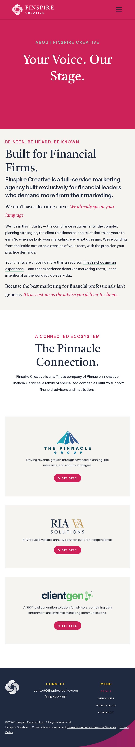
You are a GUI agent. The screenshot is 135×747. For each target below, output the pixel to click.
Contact (106, 712)
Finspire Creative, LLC (30, 722)
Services (106, 698)
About (106, 691)
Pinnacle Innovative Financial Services (91, 727)
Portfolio (106, 705)
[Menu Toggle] (119, 10)
